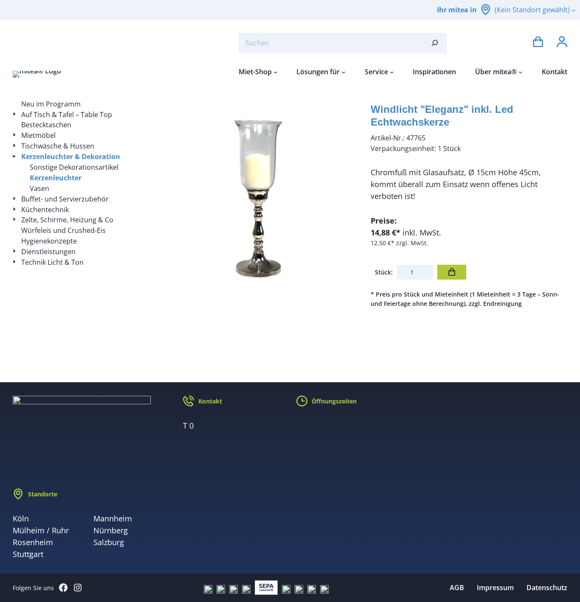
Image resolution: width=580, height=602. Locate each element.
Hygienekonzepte (49, 241)
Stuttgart (28, 554)
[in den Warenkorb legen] (451, 272)
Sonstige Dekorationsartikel (74, 167)
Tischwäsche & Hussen (57, 146)
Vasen (39, 188)
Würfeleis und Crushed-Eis (63, 230)
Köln (21, 518)
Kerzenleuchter (56, 177)
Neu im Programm (51, 104)
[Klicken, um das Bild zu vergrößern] (259, 197)
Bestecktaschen (46, 124)
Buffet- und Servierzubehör (65, 199)
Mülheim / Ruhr (41, 530)
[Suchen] (435, 43)
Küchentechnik (45, 209)
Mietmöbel (38, 135)
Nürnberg (110, 530)
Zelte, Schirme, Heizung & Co (67, 219)
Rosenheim (33, 542)
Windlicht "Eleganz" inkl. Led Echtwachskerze (442, 116)
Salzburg (108, 542)
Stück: (384, 272)
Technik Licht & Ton (52, 262)
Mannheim (112, 518)
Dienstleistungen (48, 251)
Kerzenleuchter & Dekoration (70, 156)
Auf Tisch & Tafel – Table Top (66, 114)
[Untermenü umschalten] (15, 114)
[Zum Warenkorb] (537, 43)
